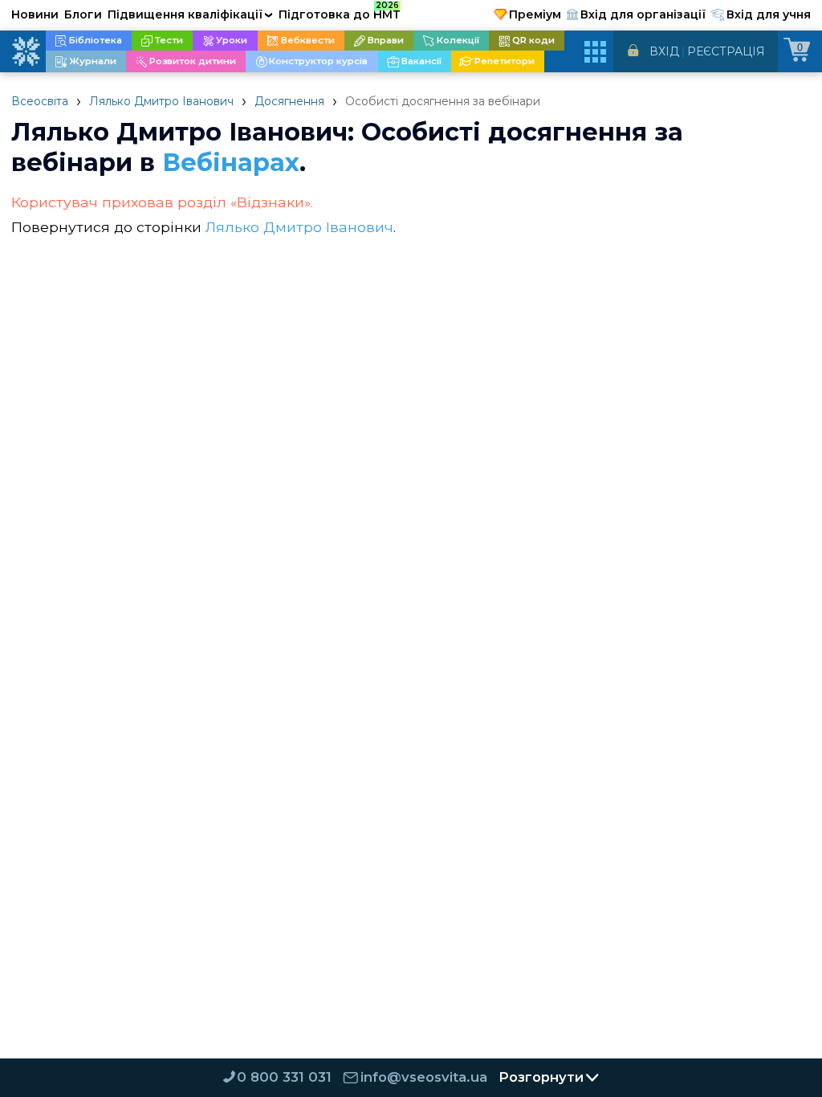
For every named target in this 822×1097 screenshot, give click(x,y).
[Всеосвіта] (25, 51)
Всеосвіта (39, 101)
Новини (35, 14)
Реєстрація (726, 51)
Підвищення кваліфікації (190, 14)
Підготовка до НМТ (340, 12)
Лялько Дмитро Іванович (161, 101)
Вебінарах (230, 162)
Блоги (83, 14)
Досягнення (289, 101)
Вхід (664, 51)
